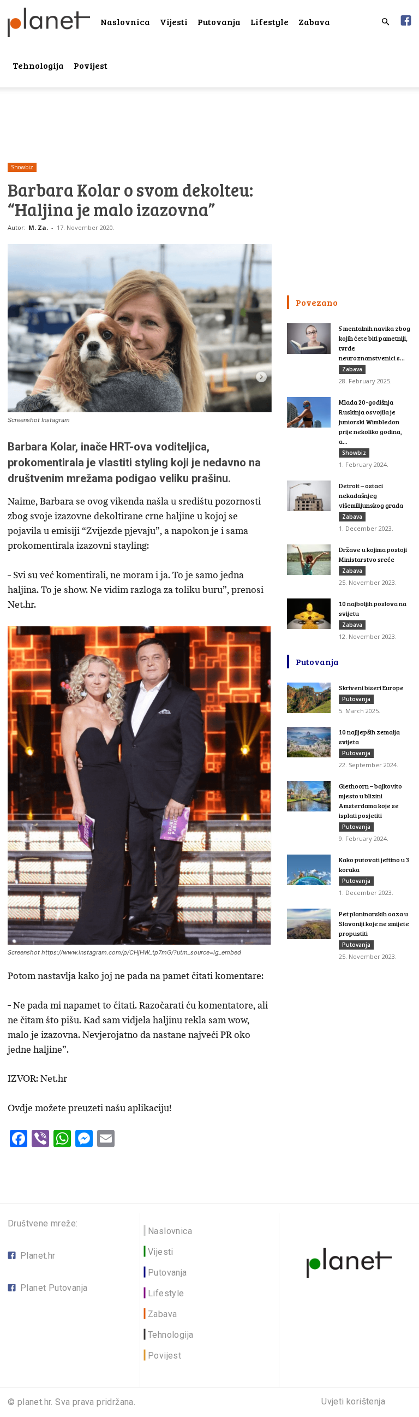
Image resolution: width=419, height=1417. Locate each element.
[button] (385, 22)
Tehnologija (38, 65)
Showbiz (22, 167)
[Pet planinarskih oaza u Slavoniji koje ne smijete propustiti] (309, 924)
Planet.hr (38, 1255)
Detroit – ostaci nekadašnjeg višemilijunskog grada (371, 495)
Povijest (90, 65)
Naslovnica (125, 21)
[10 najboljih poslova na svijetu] (309, 613)
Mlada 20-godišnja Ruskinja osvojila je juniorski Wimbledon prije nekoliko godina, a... (370, 422)
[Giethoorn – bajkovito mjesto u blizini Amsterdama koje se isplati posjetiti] (309, 796)
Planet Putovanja (53, 1288)
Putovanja (219, 21)
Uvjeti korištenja (353, 1402)
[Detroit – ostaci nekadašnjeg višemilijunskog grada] (309, 496)
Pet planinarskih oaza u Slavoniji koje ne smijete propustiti (374, 923)
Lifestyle (269, 21)
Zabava (314, 21)
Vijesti (174, 21)
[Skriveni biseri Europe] (309, 698)
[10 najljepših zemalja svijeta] (309, 742)
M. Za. (38, 227)
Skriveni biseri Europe (371, 687)
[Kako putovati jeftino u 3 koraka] (309, 870)
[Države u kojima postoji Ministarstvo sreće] (309, 559)
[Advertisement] (209, 111)
